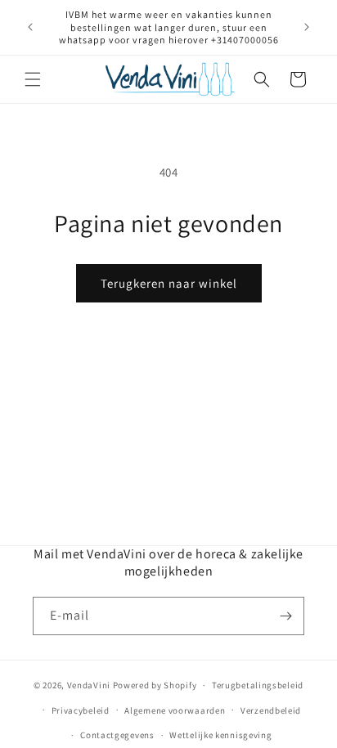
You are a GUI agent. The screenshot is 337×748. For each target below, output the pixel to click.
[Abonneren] (285, 616)
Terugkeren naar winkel (169, 283)
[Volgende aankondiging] (307, 27)
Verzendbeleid (270, 710)
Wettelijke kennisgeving (220, 735)
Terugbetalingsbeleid (257, 685)
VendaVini (88, 685)
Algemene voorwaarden (174, 710)
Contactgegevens (117, 735)
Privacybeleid (81, 710)
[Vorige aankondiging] (30, 27)
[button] (33, 79)
